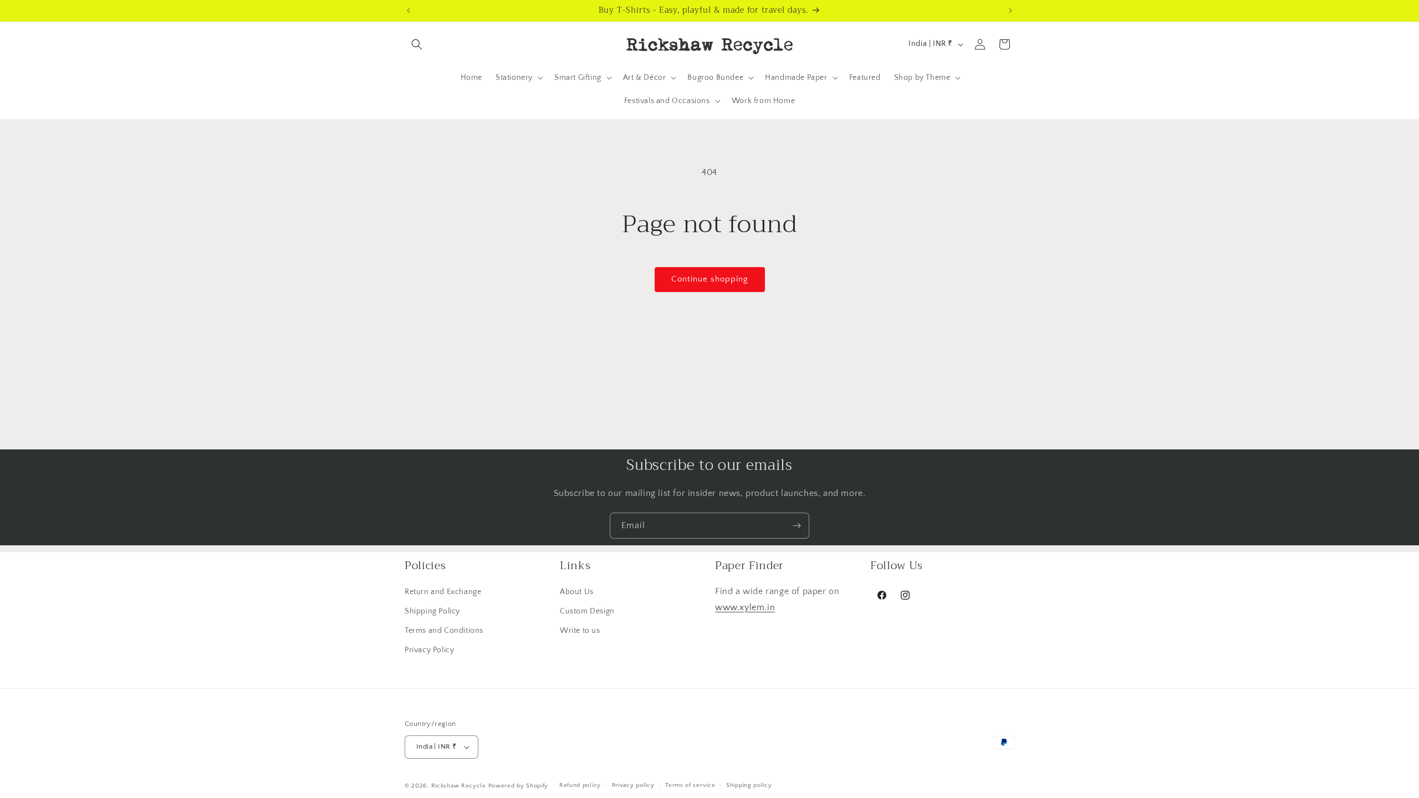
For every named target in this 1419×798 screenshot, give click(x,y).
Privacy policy (633, 785)
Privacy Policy (429, 650)
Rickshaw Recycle (458, 785)
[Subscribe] (796, 526)
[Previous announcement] (408, 10)
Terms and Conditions (444, 631)
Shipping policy (749, 785)
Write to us (580, 631)
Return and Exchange (443, 591)
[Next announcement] (1010, 10)
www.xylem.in (745, 607)
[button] (417, 44)
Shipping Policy (432, 611)
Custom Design (587, 611)
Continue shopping (709, 279)
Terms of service (690, 785)
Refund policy (580, 785)
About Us (577, 591)
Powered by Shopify (518, 785)
